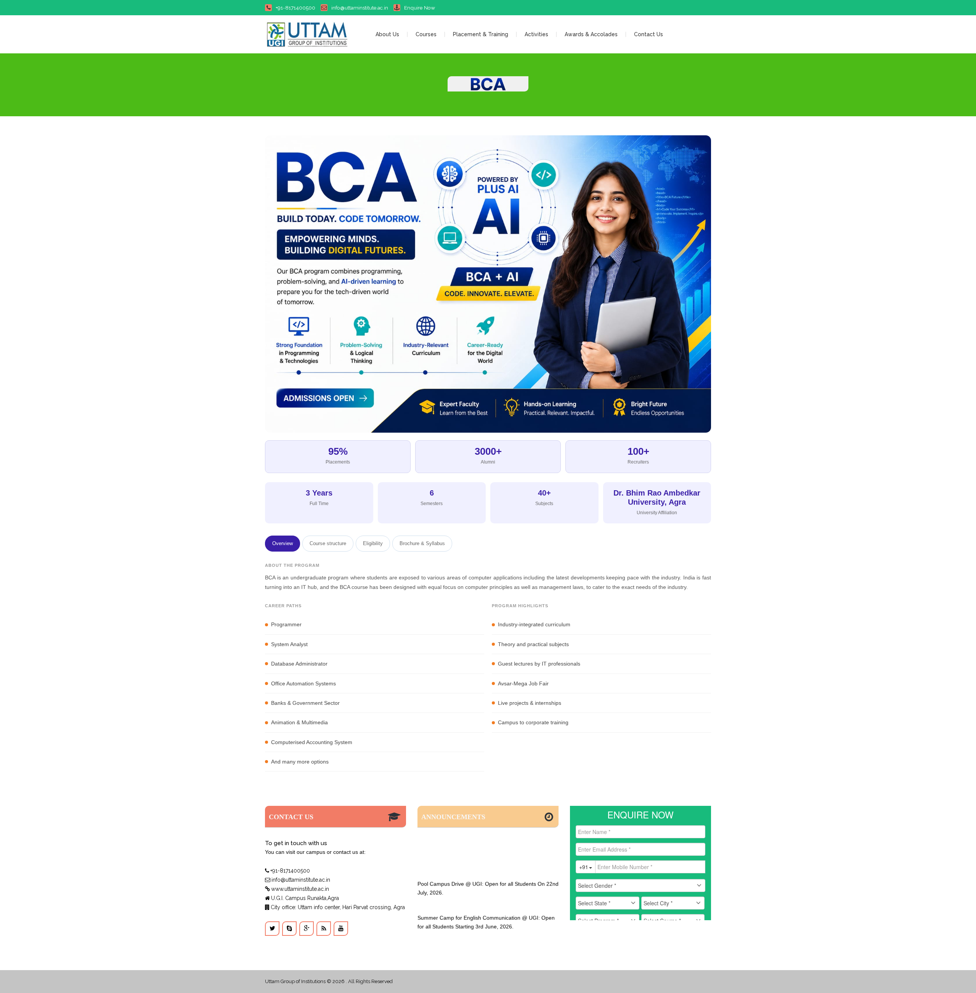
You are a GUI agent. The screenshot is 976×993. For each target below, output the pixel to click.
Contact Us (648, 34)
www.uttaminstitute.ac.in (300, 889)
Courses (426, 34)
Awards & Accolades (591, 34)
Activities (536, 34)
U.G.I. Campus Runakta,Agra (305, 898)
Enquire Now (419, 8)
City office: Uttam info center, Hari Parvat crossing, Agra (338, 907)
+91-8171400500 (295, 8)
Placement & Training (480, 34)
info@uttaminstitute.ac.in (359, 8)
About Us (387, 34)
